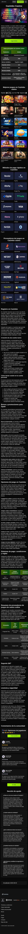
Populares (3, 92)
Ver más (14, 784)
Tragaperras (22, 92)
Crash (15, 92)
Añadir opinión (14, 735)
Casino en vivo (9, 93)
